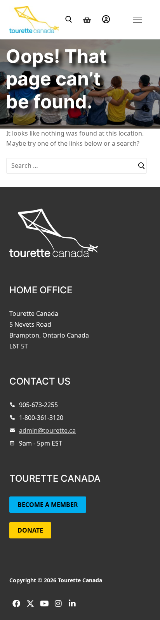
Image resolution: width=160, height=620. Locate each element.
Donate (30, 530)
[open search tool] (68, 19)
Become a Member (47, 504)
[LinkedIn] (72, 604)
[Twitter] (30, 604)
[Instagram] (58, 604)
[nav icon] (137, 19)
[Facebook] (16, 604)
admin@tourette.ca (47, 430)
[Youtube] (44, 604)
